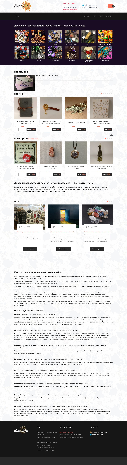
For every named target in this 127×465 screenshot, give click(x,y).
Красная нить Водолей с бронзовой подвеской (25, 167)
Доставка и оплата (66, 432)
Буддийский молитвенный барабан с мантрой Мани (51, 122)
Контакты (108, 16)
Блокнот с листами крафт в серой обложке (25, 122)
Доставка (87, 16)
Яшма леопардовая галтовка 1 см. (51, 167)
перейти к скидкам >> (35, 139)
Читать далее (30, 249)
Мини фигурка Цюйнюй (76, 122)
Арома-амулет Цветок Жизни (76, 167)
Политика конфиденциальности (71, 437)
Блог (94, 16)
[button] (101, 93)
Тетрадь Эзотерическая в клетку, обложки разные (101, 122)
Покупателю (66, 427)
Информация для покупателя (70, 435)
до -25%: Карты (69, 3)
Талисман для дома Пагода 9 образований (101, 167)
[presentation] (111, 134)
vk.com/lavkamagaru (99, 432)
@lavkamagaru (97, 435)
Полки (100, 16)
